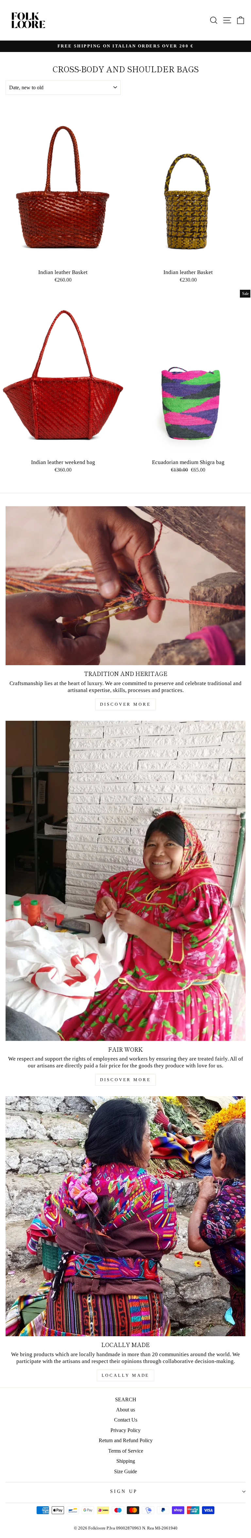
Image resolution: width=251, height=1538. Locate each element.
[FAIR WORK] (125, 881)
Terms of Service (125, 1451)
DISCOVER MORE (125, 704)
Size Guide (125, 1471)
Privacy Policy (125, 1430)
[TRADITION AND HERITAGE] (125, 585)
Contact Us (125, 1420)
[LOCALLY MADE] (125, 1216)
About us (125, 1409)
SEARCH (125, 1399)
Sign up (124, 1491)
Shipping (125, 1461)
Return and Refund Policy (126, 1440)
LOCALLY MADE (126, 1375)
